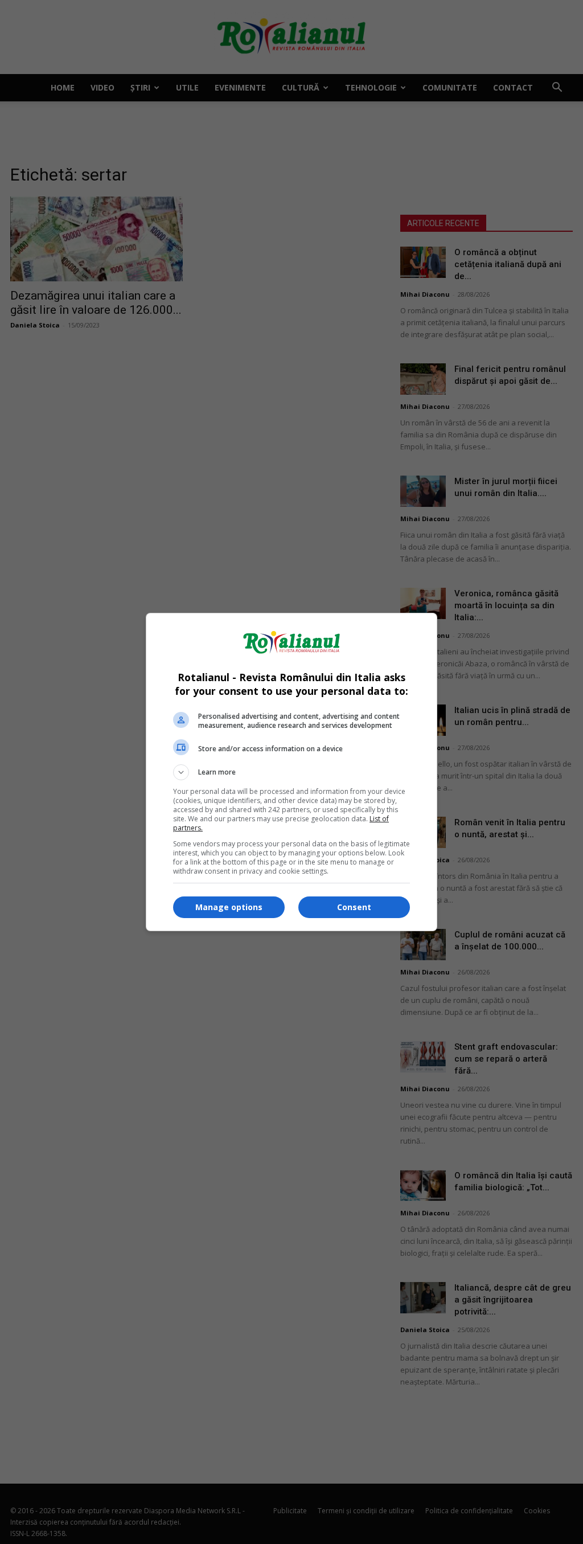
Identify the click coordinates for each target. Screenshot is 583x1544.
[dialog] (291, 772)
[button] (291, 772)
